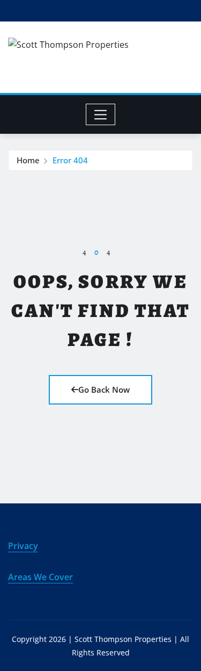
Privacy (23, 546)
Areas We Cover (40, 577)
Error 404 (70, 160)
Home (28, 160)
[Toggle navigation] (100, 114)
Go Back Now (104, 389)
